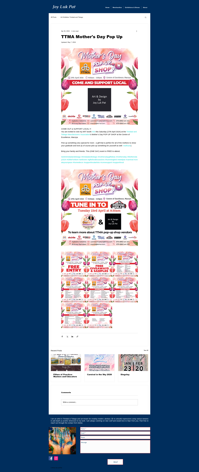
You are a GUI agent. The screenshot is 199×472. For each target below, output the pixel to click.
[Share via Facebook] (62, 336)
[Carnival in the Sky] (100, 362)
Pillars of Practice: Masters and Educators (65, 376)
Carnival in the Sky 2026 (99, 375)
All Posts (53, 17)
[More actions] (136, 31)
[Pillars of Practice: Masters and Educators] (66, 362)
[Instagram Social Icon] (56, 458)
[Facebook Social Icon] (51, 458)
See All (146, 350)
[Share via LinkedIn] (72, 336)
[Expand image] (73, 264)
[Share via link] (77, 336)
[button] (146, 17)
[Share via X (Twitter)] (67, 336)
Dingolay (125, 375)
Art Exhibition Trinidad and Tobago (72, 17)
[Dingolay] (133, 362)
